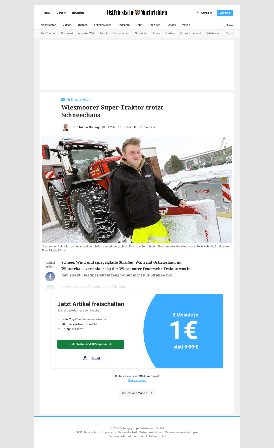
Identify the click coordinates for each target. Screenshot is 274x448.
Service (171, 25)
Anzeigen (154, 25)
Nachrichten (48, 25)
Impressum (109, 432)
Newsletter (78, 12)
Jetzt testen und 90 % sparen (88, 344)
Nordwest (67, 33)
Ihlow (156, 33)
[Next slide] (228, 34)
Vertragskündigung (151, 432)
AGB (79, 432)
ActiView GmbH (156, 436)
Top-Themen (48, 33)
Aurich (103, 33)
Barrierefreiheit (127, 432)
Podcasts (124, 25)
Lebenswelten (102, 25)
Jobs (139, 25)
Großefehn (141, 33)
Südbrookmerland (190, 33)
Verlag (186, 25)
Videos (67, 25)
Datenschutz (92, 432)
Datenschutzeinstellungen (181, 432)
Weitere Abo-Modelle (134, 393)
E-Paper (61, 12)
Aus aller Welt (86, 33)
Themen (83, 25)
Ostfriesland (213, 33)
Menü (46, 13)
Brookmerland (121, 33)
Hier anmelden (137, 380)
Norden (169, 33)
